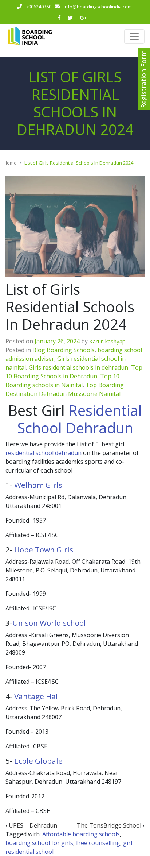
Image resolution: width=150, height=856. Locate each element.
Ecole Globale (38, 761)
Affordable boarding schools (81, 834)
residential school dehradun (43, 453)
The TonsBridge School (109, 825)
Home (10, 162)
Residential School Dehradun (79, 419)
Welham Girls (38, 485)
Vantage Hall (37, 696)
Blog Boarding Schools (63, 350)
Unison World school (49, 623)
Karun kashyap (107, 341)
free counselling (98, 843)
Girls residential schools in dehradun (78, 367)
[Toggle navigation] (134, 36)
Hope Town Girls (43, 549)
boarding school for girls (39, 843)
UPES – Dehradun (33, 825)
